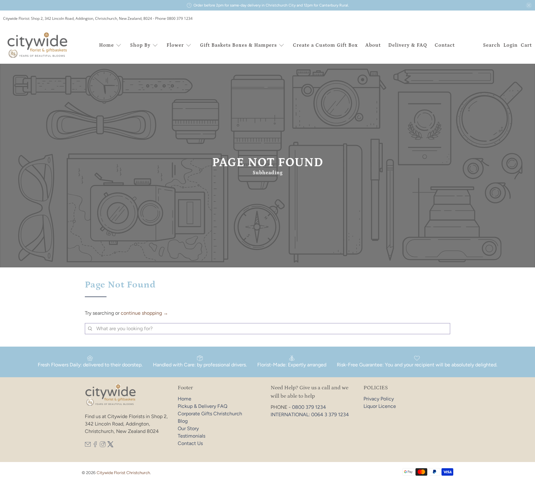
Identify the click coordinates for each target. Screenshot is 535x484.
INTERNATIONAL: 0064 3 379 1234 (310, 414)
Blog (183, 421)
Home (106, 45)
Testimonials (191, 436)
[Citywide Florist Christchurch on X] (110, 445)
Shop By (140, 45)
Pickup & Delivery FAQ (202, 406)
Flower (175, 45)
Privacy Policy (378, 399)
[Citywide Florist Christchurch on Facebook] (95, 445)
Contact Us (190, 443)
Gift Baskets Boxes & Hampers (238, 45)
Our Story (188, 428)
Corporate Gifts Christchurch (210, 414)
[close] (529, 5)
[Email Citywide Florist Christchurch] (88, 445)
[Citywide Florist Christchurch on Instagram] (103, 445)
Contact (445, 45)
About (373, 45)
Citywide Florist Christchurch (123, 472)
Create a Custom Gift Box (325, 45)
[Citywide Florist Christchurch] (38, 45)
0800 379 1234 (309, 407)
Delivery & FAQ (407, 45)
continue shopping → (144, 313)
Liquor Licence (379, 406)
